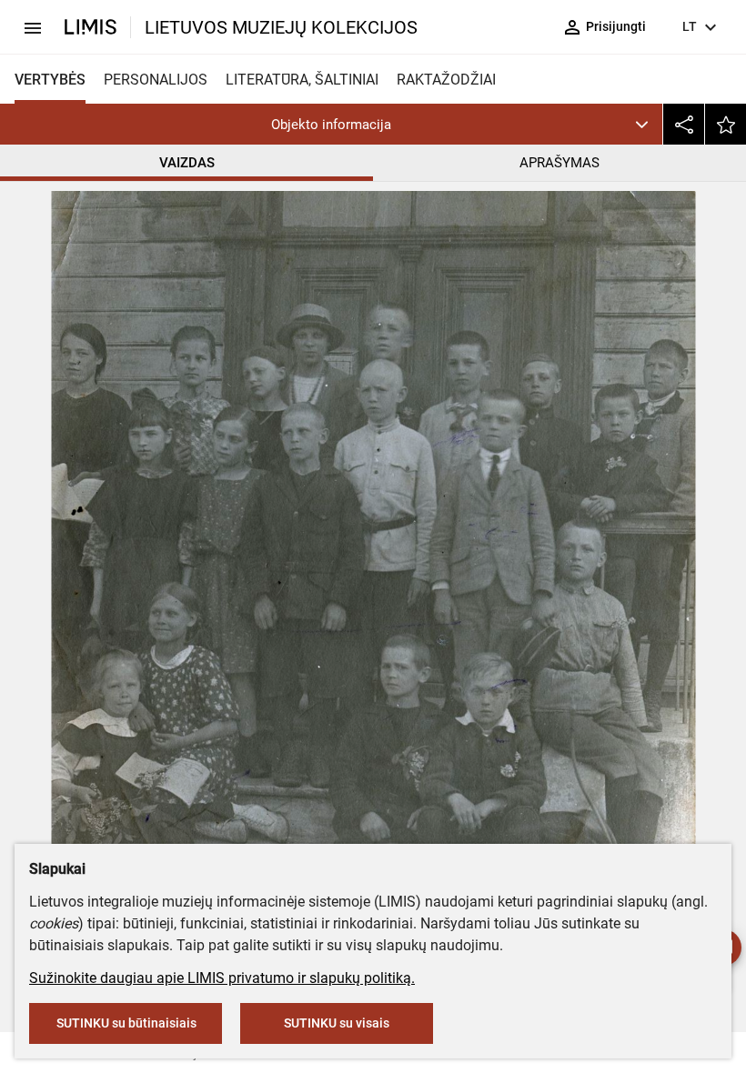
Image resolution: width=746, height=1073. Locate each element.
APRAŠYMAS (559, 163)
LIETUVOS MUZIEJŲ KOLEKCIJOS (281, 27)
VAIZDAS (187, 163)
